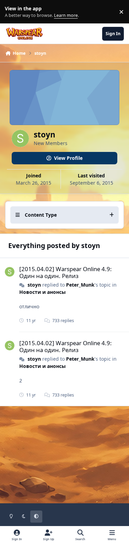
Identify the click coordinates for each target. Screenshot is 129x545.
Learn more (13, 12)
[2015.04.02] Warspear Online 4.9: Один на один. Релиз (65, 272)
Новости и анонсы (42, 292)
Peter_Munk (80, 284)
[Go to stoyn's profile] (9, 272)
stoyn (34, 284)
